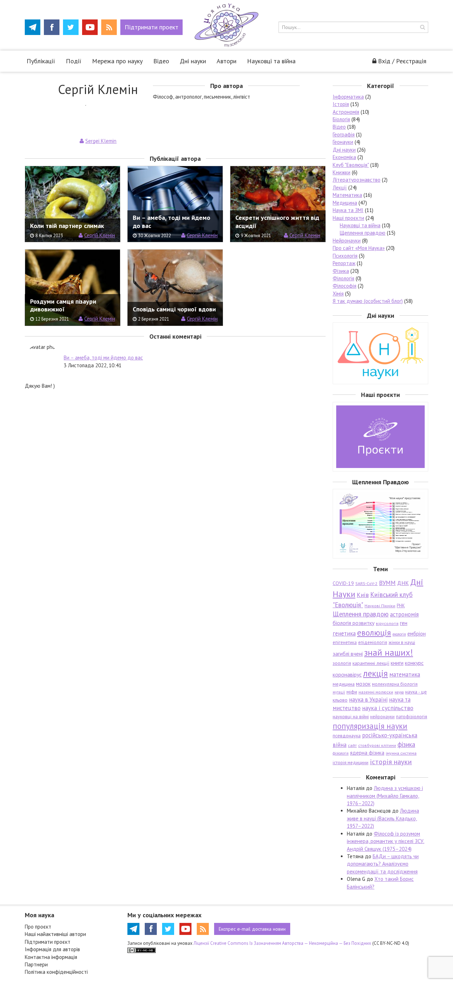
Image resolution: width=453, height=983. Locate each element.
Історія (341, 104)
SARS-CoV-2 (366, 583)
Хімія (338, 293)
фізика (406, 744)
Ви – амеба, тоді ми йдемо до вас (103, 357)
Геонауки (343, 142)
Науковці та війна (271, 61)
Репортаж (344, 263)
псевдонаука (347, 735)
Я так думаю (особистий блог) (368, 301)
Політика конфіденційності (56, 972)
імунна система (401, 753)
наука (399, 692)
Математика (347, 195)
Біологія (341, 119)
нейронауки (382, 717)
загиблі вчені (348, 653)
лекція (375, 673)
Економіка (344, 157)
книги (397, 662)
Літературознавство (356, 179)
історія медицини (350, 763)
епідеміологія (372, 642)
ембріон (416, 633)
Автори (226, 61)
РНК (401, 606)
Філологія (343, 278)
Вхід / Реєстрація (402, 61)
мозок (363, 683)
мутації (339, 692)
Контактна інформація (51, 957)
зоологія (342, 663)
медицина (344, 684)
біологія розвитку (353, 622)
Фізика (341, 271)
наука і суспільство (387, 708)
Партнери (36, 964)
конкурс (414, 662)
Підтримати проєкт (47, 941)
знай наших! (388, 652)
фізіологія (341, 753)
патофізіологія (411, 716)
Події (73, 61)
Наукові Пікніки (380, 605)
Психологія (345, 255)
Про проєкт (38, 926)
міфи (351, 692)
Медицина (345, 202)
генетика (344, 633)
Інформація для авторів (52, 949)
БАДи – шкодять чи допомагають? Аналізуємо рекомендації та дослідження (383, 864)
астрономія (404, 614)
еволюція (374, 632)
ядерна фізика (367, 752)
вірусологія (387, 623)
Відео (161, 61)
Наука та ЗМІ (348, 210)
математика (404, 674)
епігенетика (345, 642)
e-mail (252, 929)
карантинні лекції (370, 663)
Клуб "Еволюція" (351, 165)
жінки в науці (402, 642)
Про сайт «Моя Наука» (359, 248)
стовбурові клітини (377, 745)
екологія (399, 634)
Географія (344, 134)
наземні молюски (376, 692)
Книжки (341, 172)
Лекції (340, 187)
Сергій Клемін (99, 235)
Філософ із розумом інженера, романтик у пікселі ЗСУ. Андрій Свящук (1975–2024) (385, 841)
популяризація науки (370, 726)
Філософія (344, 285)
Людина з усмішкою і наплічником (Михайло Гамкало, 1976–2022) (385, 796)
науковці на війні (351, 716)
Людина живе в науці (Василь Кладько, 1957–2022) (383, 818)
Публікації (41, 61)
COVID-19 (343, 583)
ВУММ (387, 583)
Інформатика (348, 96)
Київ (363, 595)
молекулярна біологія (395, 684)
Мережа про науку (117, 61)
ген (403, 622)
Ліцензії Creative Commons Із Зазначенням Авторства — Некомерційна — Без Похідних (282, 943)
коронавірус (347, 674)
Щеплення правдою (362, 232)
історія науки (391, 761)
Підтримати (151, 27)
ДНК (403, 582)
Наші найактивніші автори (55, 934)
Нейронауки (347, 240)
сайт (352, 745)
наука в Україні (368, 699)
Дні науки (193, 61)
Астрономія (346, 112)
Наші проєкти (348, 218)
